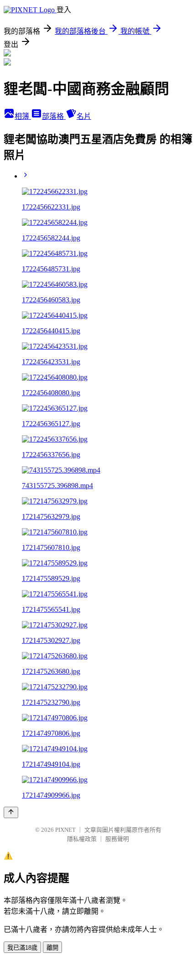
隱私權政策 (82, 838)
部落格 (54, 116)
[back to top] (11, 812)
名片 (84, 116)
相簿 (23, 116)
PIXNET (65, 829)
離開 (52, 947)
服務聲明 (117, 838)
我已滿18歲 (22, 947)
